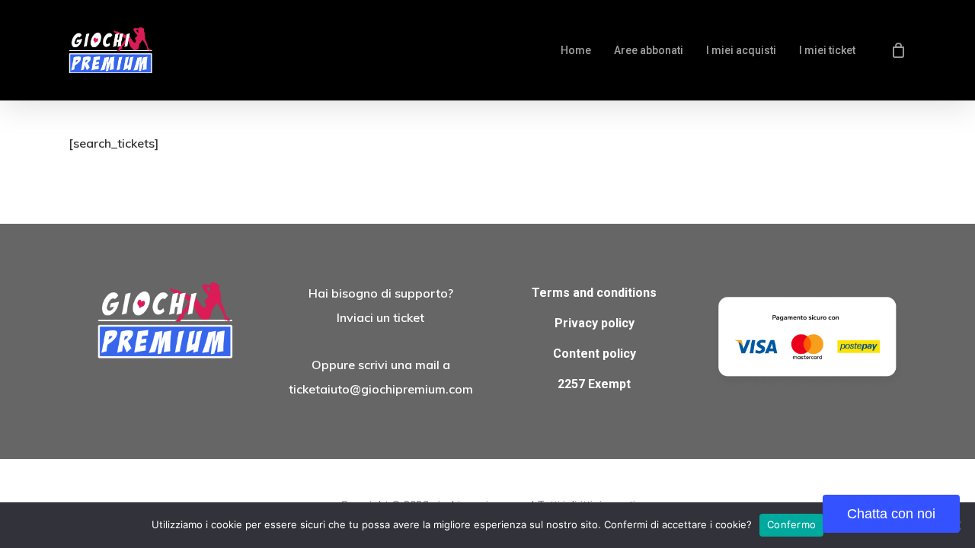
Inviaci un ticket (380, 317)
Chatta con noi (891, 513)
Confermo (791, 524)
